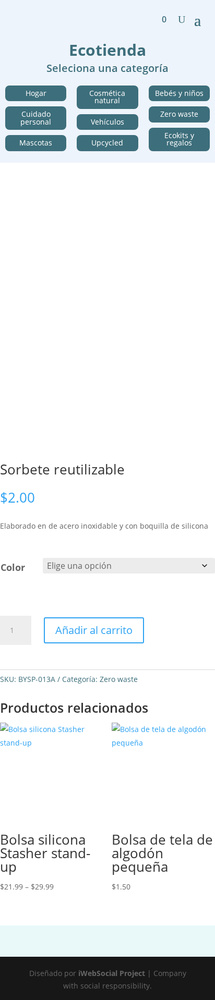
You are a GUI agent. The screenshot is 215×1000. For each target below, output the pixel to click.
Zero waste (119, 679)
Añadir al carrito (94, 630)
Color (13, 567)
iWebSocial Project (111, 973)
